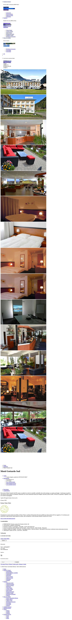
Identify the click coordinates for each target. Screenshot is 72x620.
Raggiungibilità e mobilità (12, 572)
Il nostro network (7, 66)
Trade (5, 538)
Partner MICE (9, 599)
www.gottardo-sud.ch (11, 484)
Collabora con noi (7, 606)
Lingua (5, 63)
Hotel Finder (9, 32)
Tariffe (4, 475)
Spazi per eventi (9, 582)
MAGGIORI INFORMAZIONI (8, 518)
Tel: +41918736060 (10, 482)
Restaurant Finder (10, 34)
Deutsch (8, 613)
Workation (8, 16)
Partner (10, 564)
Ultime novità (9, 600)
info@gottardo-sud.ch (11, 483)
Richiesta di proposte (10, 36)
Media (7, 538)
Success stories (9, 14)
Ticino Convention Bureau (12, 598)
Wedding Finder (9, 35)
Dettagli (8, 580)
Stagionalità (8, 574)
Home (4, 465)
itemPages (5, 466)
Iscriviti (17, 562)
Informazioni (6, 478)
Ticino (2, 538)
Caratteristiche (6, 490)
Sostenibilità (9, 571)
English (8, 612)
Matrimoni (8, 586)
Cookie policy (15, 564)
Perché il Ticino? (7, 1)
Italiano (7, 610)
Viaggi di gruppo (10, 585)
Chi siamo (3, 564)
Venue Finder (9, 30)
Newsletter (8, 50)
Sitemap (21, 564)
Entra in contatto (7, 37)
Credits (24, 564)
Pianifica (5, 18)
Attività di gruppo (10, 584)
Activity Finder (9, 31)
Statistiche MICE (7, 608)
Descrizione (6, 489)
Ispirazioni (8, 12)
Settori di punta (9, 15)
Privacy (7, 564)
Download (8, 51)
